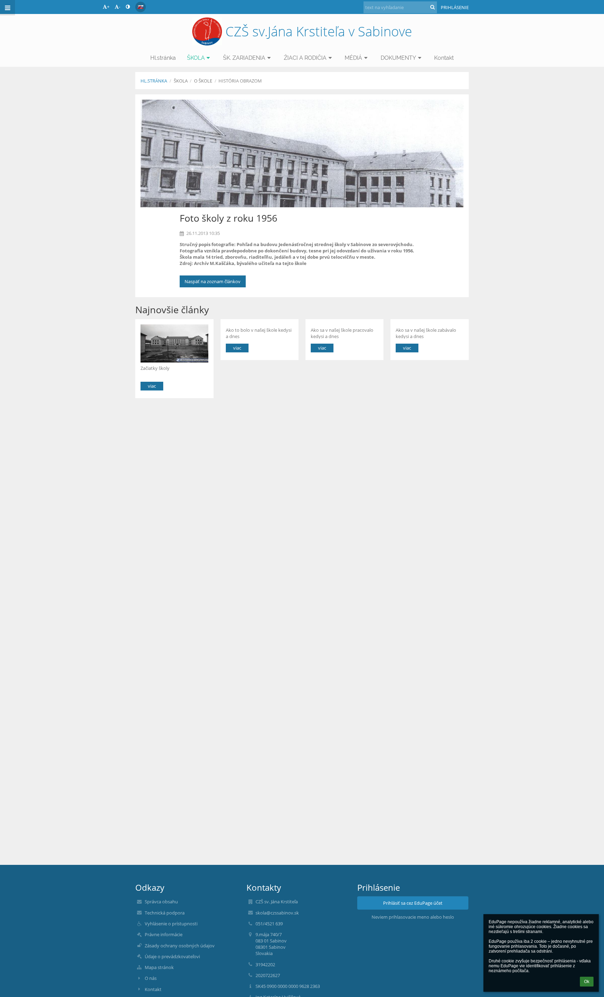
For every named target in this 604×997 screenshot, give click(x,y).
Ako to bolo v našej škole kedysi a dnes (259, 333)
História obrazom (240, 81)
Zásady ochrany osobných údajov (180, 945)
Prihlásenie (455, 7)
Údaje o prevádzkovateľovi (172, 956)
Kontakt (153, 989)
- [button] (119, 6)
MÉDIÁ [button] (353, 58)
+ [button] (108, 6)
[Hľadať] (433, 7)
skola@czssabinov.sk (277, 913)
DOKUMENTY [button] (398, 58)
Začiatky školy (155, 368)
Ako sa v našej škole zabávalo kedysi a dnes (426, 333)
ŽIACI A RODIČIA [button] (305, 58)
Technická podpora (165, 913)
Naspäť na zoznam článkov (212, 281)
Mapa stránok (159, 967)
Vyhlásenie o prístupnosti (171, 923)
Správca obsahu (161, 901)
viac (152, 386)
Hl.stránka (154, 81)
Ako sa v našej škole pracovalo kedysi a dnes (342, 333)
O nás (151, 978)
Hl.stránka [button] (163, 58)
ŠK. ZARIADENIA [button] (244, 58)
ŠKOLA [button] (196, 58)
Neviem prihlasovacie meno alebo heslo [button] (413, 917)
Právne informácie (163, 934)
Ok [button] (586, 981)
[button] (128, 7)
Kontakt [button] (444, 58)
